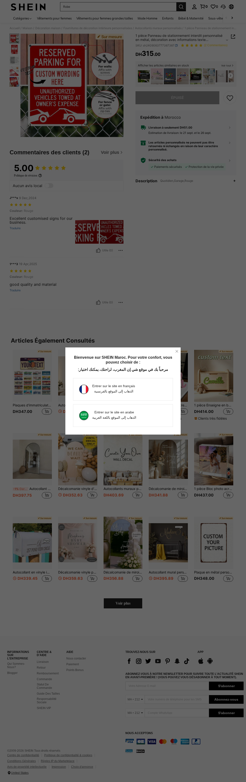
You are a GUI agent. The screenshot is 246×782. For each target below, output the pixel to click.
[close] (177, 351)
